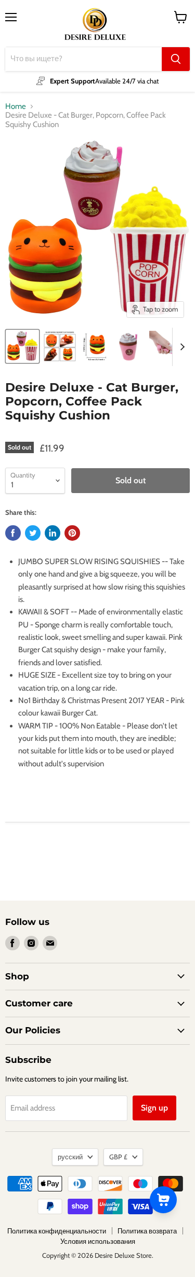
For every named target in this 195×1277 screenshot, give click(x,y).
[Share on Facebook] (13, 533)
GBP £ (118, 1157)
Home (15, 106)
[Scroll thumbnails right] (180, 347)
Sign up (154, 1108)
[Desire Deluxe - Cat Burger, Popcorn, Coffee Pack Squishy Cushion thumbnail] (22, 346)
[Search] (176, 59)
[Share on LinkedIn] (52, 533)
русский (70, 1157)
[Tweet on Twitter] (33, 533)
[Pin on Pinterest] (72, 533)
